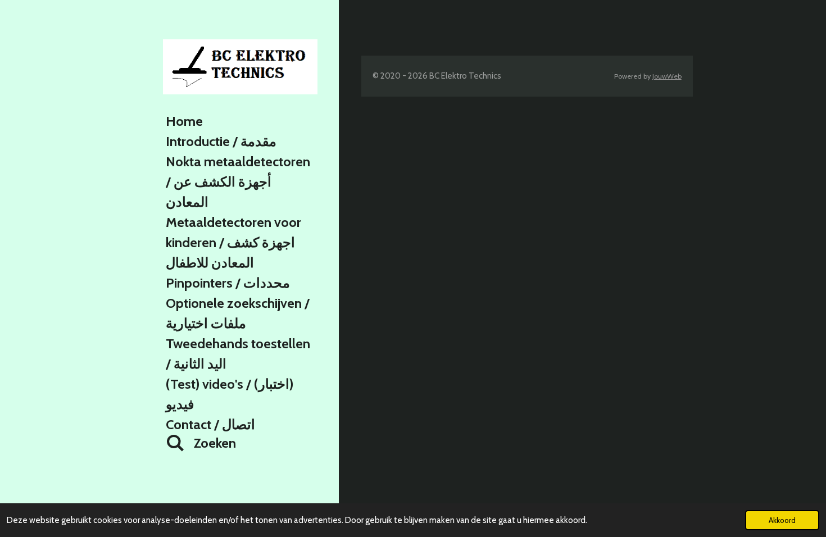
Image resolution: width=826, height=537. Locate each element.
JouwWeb (667, 76)
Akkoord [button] (782, 520)
